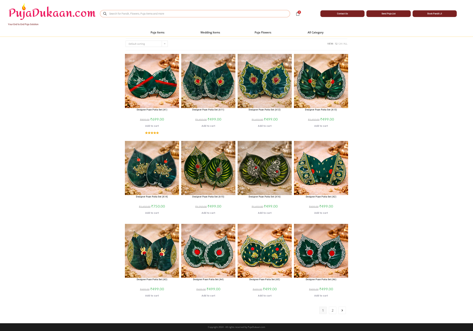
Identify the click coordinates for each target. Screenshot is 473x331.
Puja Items (157, 32)
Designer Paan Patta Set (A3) (152, 279)
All (345, 43)
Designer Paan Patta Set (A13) (321, 109)
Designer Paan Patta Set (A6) (321, 279)
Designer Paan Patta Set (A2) (321, 196)
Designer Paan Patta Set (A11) (208, 109)
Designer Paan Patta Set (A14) (152, 196)
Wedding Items (210, 32)
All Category (316, 32)
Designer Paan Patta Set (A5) (264, 279)
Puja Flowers (263, 32)
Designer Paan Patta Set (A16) (265, 196)
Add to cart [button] (152, 125)
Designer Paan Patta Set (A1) (152, 109)
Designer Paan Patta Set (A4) (208, 279)
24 (340, 43)
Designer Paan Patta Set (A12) (265, 109)
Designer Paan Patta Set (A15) (208, 196)
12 (336, 43)
